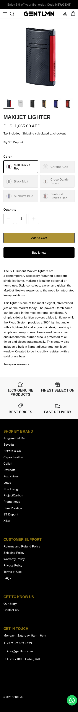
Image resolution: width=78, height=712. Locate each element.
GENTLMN (17, 697)
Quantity (9, 209)
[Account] (63, 14)
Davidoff (9, 470)
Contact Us (11, 610)
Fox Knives (11, 476)
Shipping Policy (13, 552)
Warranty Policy (14, 559)
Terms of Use (12, 571)
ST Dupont (15, 142)
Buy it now (39, 252)
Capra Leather (13, 457)
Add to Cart (39, 238)
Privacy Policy (12, 565)
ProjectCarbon (13, 495)
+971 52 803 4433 (19, 643)
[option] (39, 57)
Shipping (28, 133)
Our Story (10, 603)
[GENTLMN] (39, 13)
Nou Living (10, 489)
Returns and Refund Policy (21, 546)
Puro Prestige (12, 508)
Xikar (6, 520)
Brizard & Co (12, 451)
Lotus (7, 482)
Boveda (8, 444)
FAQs (7, 578)
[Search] (14, 14)
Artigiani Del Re (14, 438)
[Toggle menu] (5, 14)
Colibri (7, 463)
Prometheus (11, 501)
